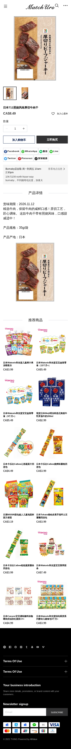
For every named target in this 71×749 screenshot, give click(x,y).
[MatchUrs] (40, 6)
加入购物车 (19, 139)
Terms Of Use (12, 661)
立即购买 (52, 139)
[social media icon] (4, 647)
